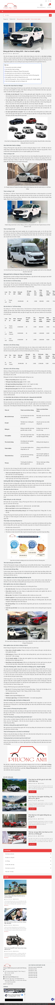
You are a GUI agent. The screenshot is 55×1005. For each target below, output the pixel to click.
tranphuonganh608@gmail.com (12, 976)
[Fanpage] (14, 994)
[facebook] (48, 1)
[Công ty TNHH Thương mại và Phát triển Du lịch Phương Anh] (19, 6)
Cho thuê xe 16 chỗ (33, 972)
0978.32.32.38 (8, 974)
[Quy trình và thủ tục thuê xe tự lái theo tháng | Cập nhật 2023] (15, 914)
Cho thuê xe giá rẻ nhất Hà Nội (35, 967)
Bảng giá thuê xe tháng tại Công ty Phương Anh (17, 71)
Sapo (49, 1004)
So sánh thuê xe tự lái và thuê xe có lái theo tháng (17, 73)
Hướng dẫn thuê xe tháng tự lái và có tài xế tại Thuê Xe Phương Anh (22, 75)
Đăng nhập (39, 7)
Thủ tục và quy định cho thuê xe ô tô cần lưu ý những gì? (40, 833)
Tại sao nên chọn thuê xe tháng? (13, 67)
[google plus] (50, 1)
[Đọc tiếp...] (6, 905)
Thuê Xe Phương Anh (40, 483)
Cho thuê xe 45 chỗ (33, 977)
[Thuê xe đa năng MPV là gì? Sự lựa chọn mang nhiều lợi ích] (15, 940)
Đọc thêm (32, 791)
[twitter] (46, 1)
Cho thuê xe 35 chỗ (33, 975)
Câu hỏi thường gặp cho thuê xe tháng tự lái (16, 81)
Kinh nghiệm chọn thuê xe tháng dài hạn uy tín (16, 77)
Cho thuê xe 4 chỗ (33, 968)
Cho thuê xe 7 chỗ (33, 970)
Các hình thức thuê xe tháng (12, 69)
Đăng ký (43, 7)
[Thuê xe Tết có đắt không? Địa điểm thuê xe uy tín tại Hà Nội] (15, 887)
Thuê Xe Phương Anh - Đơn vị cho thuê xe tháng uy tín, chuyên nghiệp (22, 79)
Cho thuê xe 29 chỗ (33, 973)
